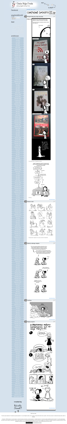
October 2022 (18, 124)
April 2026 (18, 45)
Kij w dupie (20, 31)
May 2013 (18, 334)
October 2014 (18, 302)
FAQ (33, 9)
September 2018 (17, 214)
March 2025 (17, 70)
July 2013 (18, 330)
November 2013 (18, 323)
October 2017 (18, 235)
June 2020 (18, 175)
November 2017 (18, 233)
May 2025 (18, 66)
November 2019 (18, 188)
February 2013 (18, 340)
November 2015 (18, 278)
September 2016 (17, 259)
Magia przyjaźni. (31, 321)
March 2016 (17, 270)
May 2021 (18, 154)
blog (34, 9)
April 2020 (18, 179)
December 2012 (18, 344)
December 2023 (18, 98)
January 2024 (18, 96)
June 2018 (18, 220)
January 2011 (18, 387)
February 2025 (18, 72)
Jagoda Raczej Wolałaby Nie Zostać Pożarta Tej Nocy (18, 27)
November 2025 (18, 55)
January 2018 (18, 229)
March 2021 (17, 158)
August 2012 (17, 351)
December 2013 (18, 321)
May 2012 (18, 357)
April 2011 (18, 381)
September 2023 (17, 104)
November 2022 (18, 122)
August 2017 (17, 239)
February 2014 (18, 317)
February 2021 (18, 160)
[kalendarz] (41, 14)
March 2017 (17, 248)
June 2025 (18, 64)
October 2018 (18, 212)
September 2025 (17, 58)
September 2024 (17, 81)
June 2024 (18, 87)
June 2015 (18, 287)
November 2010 (18, 391)
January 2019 (18, 207)
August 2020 (17, 171)
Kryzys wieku (20, 32)
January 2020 (18, 184)
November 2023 (18, 100)
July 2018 (18, 218)
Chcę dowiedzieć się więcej (37, 422)
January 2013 (18, 342)
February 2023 (18, 117)
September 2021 (17, 147)
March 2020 (17, 180)
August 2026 (17, 38)
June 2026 (18, 42)
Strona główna (28, 9)
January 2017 (18, 252)
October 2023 (18, 102)
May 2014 (18, 312)
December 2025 (18, 53)
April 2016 (18, 269)
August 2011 (17, 374)
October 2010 (18, 392)
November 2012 (18, 345)
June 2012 (18, 355)
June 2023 (18, 109)
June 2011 (18, 377)
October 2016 (18, 257)
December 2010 (18, 389)
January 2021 (18, 162)
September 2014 (17, 304)
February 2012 (18, 362)
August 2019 (17, 194)
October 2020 (18, 167)
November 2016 (18, 255)
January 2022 (18, 139)
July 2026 (18, 40)
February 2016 (18, 272)
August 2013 (17, 329)
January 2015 (18, 297)
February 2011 (18, 385)
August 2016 (17, 261)
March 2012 (17, 361)
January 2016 (18, 274)
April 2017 (18, 246)
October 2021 (18, 145)
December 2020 (18, 164)
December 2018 (18, 209)
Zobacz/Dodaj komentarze (52, 199)
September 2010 (17, 394)
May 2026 (18, 43)
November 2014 (18, 300)
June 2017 (18, 242)
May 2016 (18, 267)
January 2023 (18, 119)
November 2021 (18, 143)
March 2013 (17, 338)
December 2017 (18, 231)
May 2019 (18, 199)
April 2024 (18, 90)
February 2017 (18, 250)
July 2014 (18, 308)
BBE (31, 9)
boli (22, 24)
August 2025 (17, 60)
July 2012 (18, 353)
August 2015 (17, 284)
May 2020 (18, 177)
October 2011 (18, 370)
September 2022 (17, 126)
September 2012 (17, 349)
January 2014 (18, 319)
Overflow (29, 300)
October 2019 (18, 190)
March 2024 (17, 92)
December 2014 (18, 299)
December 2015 (18, 276)
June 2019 (18, 197)
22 (54, 16)
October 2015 (18, 280)
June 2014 (18, 310)
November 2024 (18, 77)
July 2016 (18, 263)
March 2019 (17, 203)
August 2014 (17, 306)
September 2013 (17, 327)
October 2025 (18, 57)
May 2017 (18, 244)
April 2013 (18, 336)
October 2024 (18, 79)
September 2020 (17, 169)
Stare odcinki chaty (18, 396)
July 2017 (18, 240)
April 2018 (18, 224)
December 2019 (18, 186)
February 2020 (18, 182)
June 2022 (18, 132)
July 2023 (18, 107)
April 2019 (18, 201)
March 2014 (17, 315)
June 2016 (18, 265)
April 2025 (18, 68)
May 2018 (18, 222)
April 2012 (18, 359)
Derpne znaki (30, 201)
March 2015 (17, 293)
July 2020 (18, 173)
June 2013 (18, 332)
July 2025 (18, 62)
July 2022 (18, 130)
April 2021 (18, 156)
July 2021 (18, 150)
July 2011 (18, 376)
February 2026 (18, 49)
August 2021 (17, 149)
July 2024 (18, 85)
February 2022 (18, 137)
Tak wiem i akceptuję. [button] (29, 422)
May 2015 (18, 289)
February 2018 (18, 227)
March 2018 (17, 225)
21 (54, 321)
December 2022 (18, 120)
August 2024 (17, 83)
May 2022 (18, 134)
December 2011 (18, 366)
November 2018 (18, 210)
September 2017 (17, 237)
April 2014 (18, 314)
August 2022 (17, 128)
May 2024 (18, 88)
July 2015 (18, 285)
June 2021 (18, 152)
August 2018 (17, 216)
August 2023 (17, 105)
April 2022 (18, 135)
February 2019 (18, 205)
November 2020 (18, 165)
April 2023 (18, 113)
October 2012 (18, 347)
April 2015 (18, 291)
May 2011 (18, 379)
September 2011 (17, 372)
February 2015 (18, 295)
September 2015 (17, 282)
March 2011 (17, 383)
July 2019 (18, 195)
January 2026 (18, 51)
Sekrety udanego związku (33, 243)
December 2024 (18, 75)
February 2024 (18, 94)
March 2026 (17, 47)
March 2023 (17, 115)
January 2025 (18, 73)
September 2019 (17, 192)
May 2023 (18, 111)
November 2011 (18, 368)
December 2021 (18, 141)
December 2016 (18, 254)
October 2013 (18, 325)
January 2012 (18, 364)
